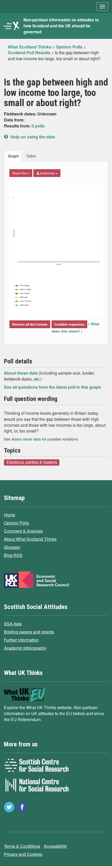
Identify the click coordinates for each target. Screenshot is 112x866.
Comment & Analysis (23, 531)
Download (47, 173)
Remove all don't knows (29, 324)
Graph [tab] (13, 155)
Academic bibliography (25, 648)
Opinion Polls (16, 523)
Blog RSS (13, 555)
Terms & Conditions (22, 846)
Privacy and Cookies (23, 854)
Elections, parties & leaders (32, 462)
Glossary (12, 547)
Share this (19, 173)
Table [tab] (31, 155)
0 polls (38, 126)
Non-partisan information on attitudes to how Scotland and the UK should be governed (61, 26)
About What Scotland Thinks (30, 539)
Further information (21, 640)
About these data (21, 373)
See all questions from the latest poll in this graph (52, 387)
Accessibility (55, 846)
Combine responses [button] (69, 324)
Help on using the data (32, 137)
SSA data (13, 624)
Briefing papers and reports (29, 632)
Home (9, 515)
